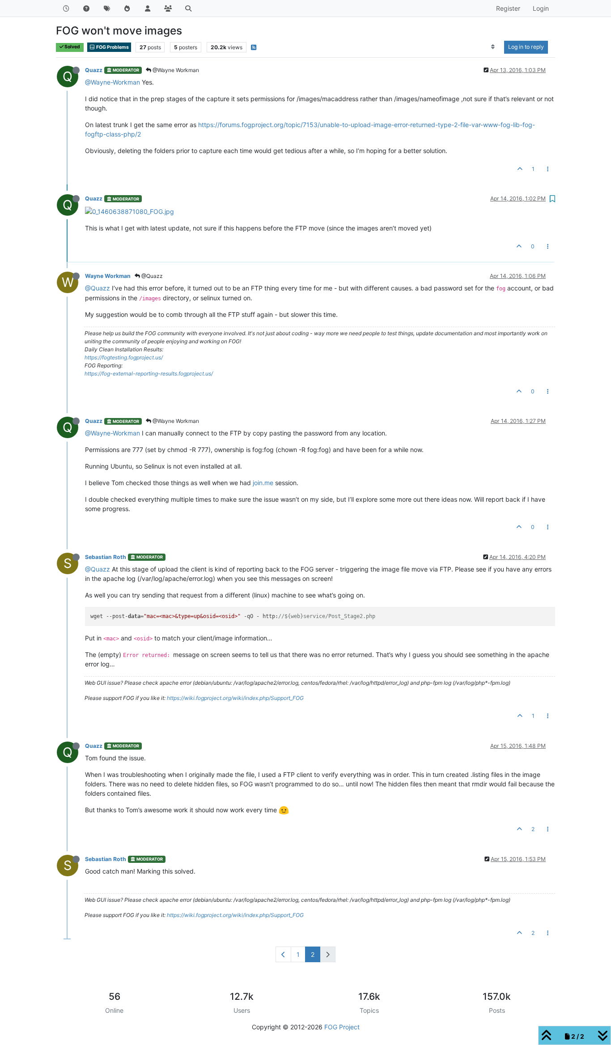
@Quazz (151, 276)
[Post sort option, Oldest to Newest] (493, 47)
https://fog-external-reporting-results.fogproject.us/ (149, 373)
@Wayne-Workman (112, 82)
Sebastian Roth (105, 557)
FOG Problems (112, 47)
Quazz (93, 70)
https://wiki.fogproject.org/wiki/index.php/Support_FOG (235, 698)
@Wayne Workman (175, 70)
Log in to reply (526, 46)
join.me (263, 482)
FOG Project (342, 1027)
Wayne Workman (108, 276)
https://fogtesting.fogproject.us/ (124, 357)
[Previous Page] (283, 954)
